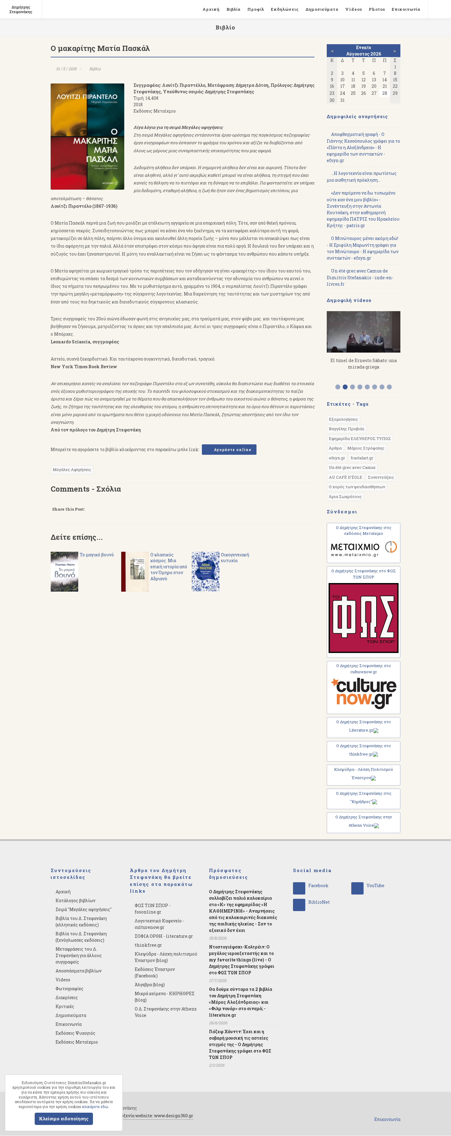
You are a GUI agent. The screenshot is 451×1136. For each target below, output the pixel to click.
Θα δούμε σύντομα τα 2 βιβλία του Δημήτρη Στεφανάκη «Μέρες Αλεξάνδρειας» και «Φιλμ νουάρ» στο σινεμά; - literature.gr (240, 1002)
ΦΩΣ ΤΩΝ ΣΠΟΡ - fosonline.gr (153, 908)
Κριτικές (65, 1006)
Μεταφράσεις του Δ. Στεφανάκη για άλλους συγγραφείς (79, 955)
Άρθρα (335, 448)
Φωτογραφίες (69, 988)
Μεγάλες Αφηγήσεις (72, 469)
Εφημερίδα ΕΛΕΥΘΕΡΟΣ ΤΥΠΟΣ (360, 438)
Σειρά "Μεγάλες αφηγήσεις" (84, 909)
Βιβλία (233, 9)
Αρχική (211, 9)
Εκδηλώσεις (285, 9)
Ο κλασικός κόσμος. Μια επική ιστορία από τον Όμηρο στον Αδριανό (168, 567)
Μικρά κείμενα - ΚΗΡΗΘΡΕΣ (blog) (165, 997)
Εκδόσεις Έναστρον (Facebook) (155, 972)
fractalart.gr (362, 458)
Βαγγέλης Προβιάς (346, 428)
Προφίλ (255, 9)
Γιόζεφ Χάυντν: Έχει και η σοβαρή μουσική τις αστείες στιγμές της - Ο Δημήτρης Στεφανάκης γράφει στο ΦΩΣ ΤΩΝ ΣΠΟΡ (240, 1044)
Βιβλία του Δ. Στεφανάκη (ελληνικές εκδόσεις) (81, 921)
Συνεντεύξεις (381, 477)
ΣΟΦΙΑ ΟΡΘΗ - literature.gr (164, 936)
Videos (353, 9)
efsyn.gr (337, 458)
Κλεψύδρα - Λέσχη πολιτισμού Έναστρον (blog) (166, 957)
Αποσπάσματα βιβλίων (79, 971)
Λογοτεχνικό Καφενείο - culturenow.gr (159, 924)
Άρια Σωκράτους (345, 496)
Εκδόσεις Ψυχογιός (75, 1033)
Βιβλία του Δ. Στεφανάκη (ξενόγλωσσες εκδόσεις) (81, 937)
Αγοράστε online (232, 449)
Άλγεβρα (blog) (150, 984)
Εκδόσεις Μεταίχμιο (77, 1042)
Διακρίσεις (67, 997)
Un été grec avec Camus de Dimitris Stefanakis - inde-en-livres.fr (360, 277)
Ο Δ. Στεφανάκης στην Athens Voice (166, 1012)
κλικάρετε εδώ (95, 1106)
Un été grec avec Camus (352, 467)
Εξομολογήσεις (343, 419)
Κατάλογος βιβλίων (75, 900)
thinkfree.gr (148, 945)
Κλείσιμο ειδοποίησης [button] (64, 1119)
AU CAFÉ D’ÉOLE (345, 477)
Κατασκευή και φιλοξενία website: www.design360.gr (137, 1116)
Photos (377, 9)
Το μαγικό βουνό (97, 555)
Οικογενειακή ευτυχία (235, 558)
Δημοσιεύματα (322, 9)
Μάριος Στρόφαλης (365, 448)
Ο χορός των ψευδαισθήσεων (357, 486)
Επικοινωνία (406, 9)
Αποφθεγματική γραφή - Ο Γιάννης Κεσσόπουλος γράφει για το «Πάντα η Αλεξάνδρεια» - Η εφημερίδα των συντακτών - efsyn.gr (363, 147)
